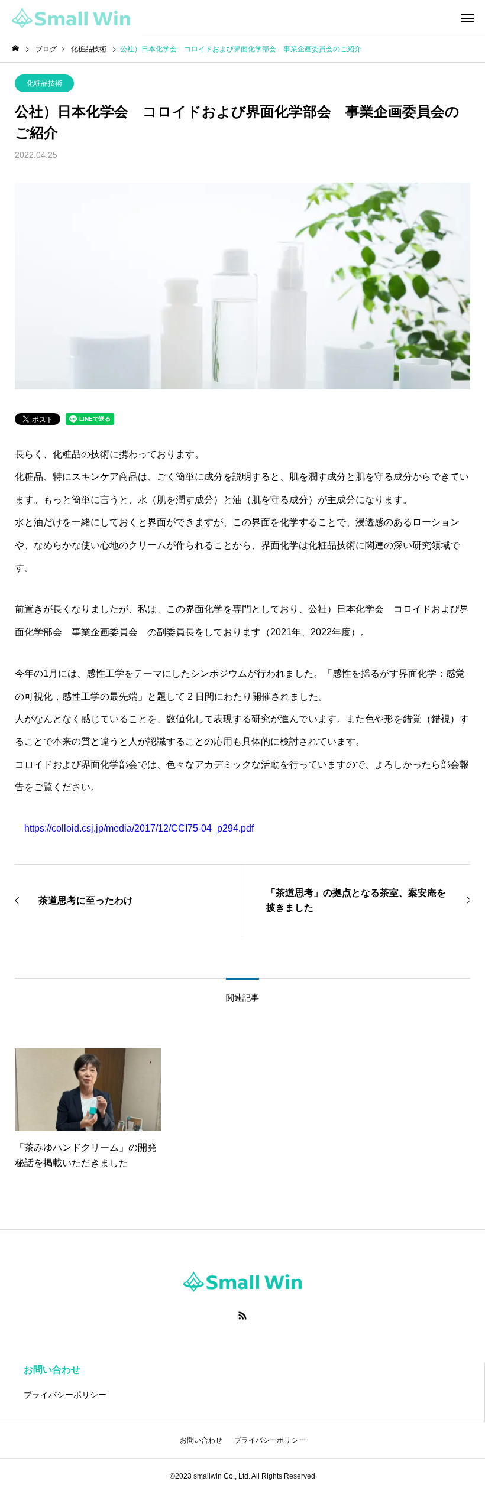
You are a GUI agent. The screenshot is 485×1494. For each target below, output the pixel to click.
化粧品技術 (44, 83)
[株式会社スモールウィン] (71, 17)
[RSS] (242, 1315)
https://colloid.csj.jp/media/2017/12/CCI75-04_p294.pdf (139, 828)
